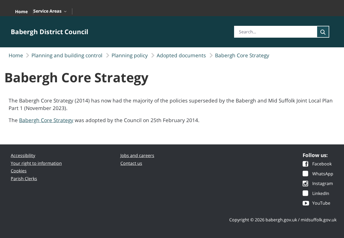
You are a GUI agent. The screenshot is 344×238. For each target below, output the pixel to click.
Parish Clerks (24, 179)
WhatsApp (322, 174)
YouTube (321, 203)
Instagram (322, 183)
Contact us (131, 163)
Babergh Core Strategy (46, 120)
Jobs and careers (137, 155)
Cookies (19, 171)
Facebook (322, 164)
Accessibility (23, 155)
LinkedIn (320, 193)
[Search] (323, 31)
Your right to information (36, 163)
